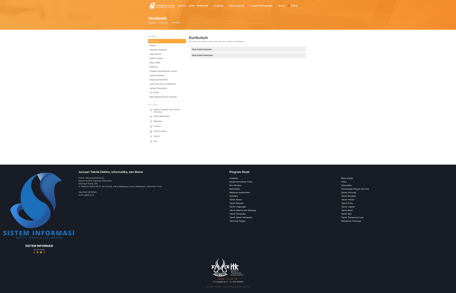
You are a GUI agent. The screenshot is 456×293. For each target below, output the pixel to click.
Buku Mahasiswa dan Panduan (163, 97)
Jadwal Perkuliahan (158, 88)
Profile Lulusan (156, 58)
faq (155, 141)
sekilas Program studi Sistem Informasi (167, 110)
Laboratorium (156, 54)
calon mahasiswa (161, 116)
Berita (191, 6)
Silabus (153, 45)
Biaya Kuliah (155, 62)
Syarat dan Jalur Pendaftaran (163, 84)
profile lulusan (160, 131)
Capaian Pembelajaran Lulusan (163, 71)
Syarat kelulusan (157, 75)
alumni (157, 136)
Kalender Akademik (158, 49)
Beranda (182, 6)
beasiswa (158, 121)
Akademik (163, 22)
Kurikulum (154, 41)
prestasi (157, 126)
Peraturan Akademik (159, 79)
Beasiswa (154, 67)
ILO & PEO (154, 92)
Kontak (282, 6)
